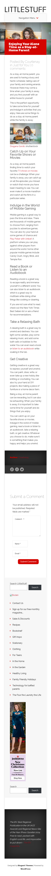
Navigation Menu (27, 18)
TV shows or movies (28, 171)
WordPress (25, 869)
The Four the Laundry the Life (26, 695)
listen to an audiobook (23, 348)
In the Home (18, 661)
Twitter (22, 469)
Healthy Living (19, 673)
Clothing (16, 649)
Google (12, 469)
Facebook (17, 469)
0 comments (21, 66)
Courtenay (32, 62)
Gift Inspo (17, 637)
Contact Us (17, 603)
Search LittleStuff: (18, 583)
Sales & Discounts (21, 618)
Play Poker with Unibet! (21, 239)
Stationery (17, 643)
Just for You (21, 65)
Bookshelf (17, 631)
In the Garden (18, 667)
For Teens (17, 655)
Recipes (16, 625)
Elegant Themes (25, 865)
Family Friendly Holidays (24, 679)
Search (35, 587)
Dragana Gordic (17, 146)
